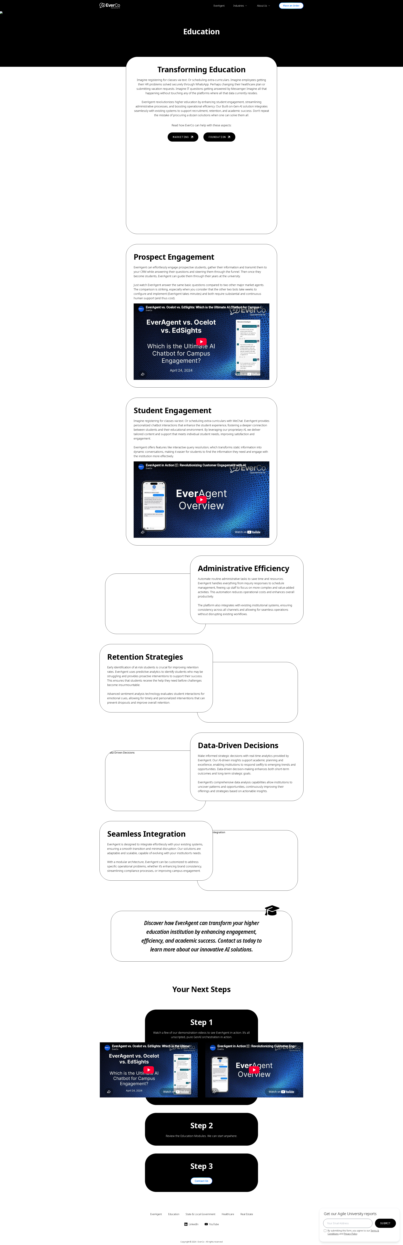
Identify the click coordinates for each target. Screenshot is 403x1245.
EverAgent (218, 5)
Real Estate (246, 1214)
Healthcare (228, 1214)
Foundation (217, 137)
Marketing (181, 137)
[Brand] (109, 6)
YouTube (214, 1224)
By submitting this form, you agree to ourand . (353, 1232)
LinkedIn (193, 1224)
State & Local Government (200, 1214)
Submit (385, 1223)
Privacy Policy (350, 1233)
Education (173, 1214)
